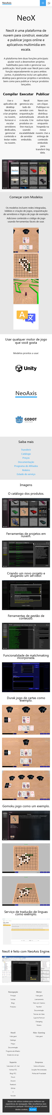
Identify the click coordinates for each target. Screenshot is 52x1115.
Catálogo (26, 453)
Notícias (13, 999)
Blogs (13, 1003)
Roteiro (26, 470)
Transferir (26, 449)
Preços (26, 457)
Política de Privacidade (39, 1073)
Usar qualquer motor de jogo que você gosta (26, 341)
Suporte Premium (39, 1018)
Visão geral (39, 996)
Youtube (13, 1096)
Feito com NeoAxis (39, 1003)
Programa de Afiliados (26, 465)
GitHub (13, 1088)
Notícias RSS (13, 1070)
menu (43, 3)
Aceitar (33, 1109)
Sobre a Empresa (39, 1066)
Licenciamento (39, 999)
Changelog (39, 1021)
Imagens (26, 484)
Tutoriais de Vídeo (39, 1014)
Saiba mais (26, 441)
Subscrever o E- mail (13, 1066)
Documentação (26, 461)
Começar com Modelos (26, 197)
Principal (13, 996)
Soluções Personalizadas (39, 1070)
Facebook (13, 1084)
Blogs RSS (13, 1073)
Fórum (13, 1077)
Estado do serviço (26, 474)
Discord (13, 1081)
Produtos (13, 1007)
